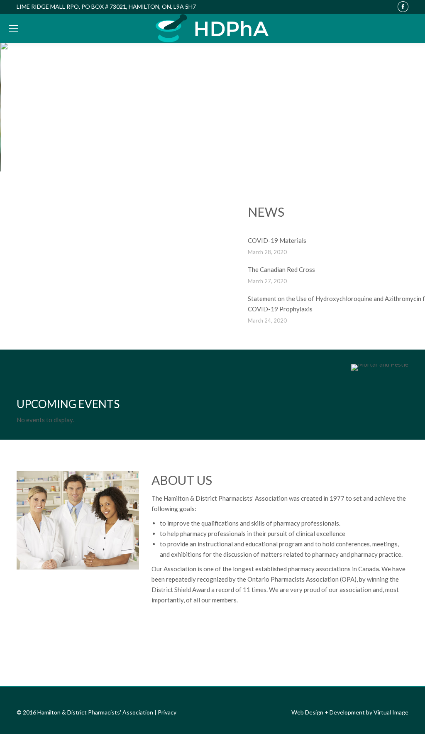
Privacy (167, 712)
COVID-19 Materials (277, 240)
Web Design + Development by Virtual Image (349, 712)
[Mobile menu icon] (13, 28)
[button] (13, 107)
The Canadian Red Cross (281, 269)
